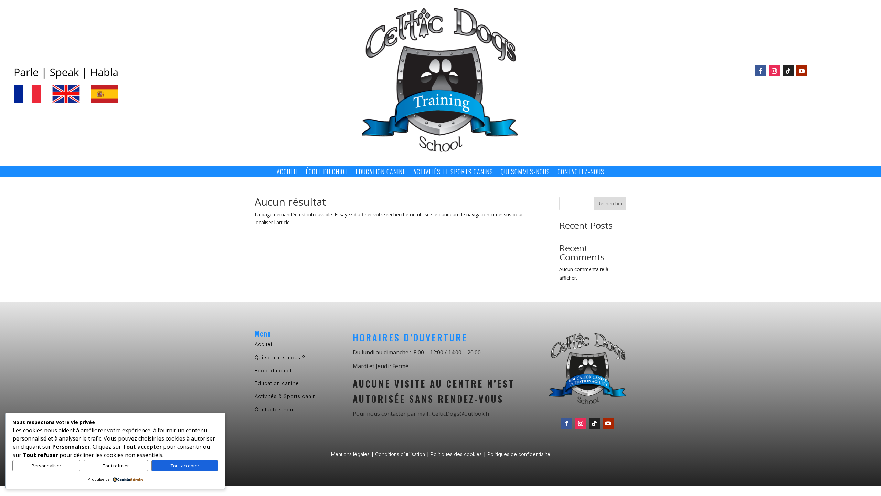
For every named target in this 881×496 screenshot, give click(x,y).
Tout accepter (185, 466)
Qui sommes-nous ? (280, 357)
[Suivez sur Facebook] (760, 70)
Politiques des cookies (456, 454)
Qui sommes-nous (525, 172)
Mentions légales (350, 454)
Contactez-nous (581, 172)
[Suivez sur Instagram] (774, 70)
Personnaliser (46, 466)
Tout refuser (116, 466)
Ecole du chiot (273, 370)
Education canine (380, 172)
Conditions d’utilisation (400, 454)
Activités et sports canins (453, 172)
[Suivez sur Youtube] (801, 70)
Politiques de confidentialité (518, 454)
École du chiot (327, 172)
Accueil (287, 172)
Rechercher (610, 203)
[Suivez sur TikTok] (788, 70)
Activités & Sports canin (285, 396)
